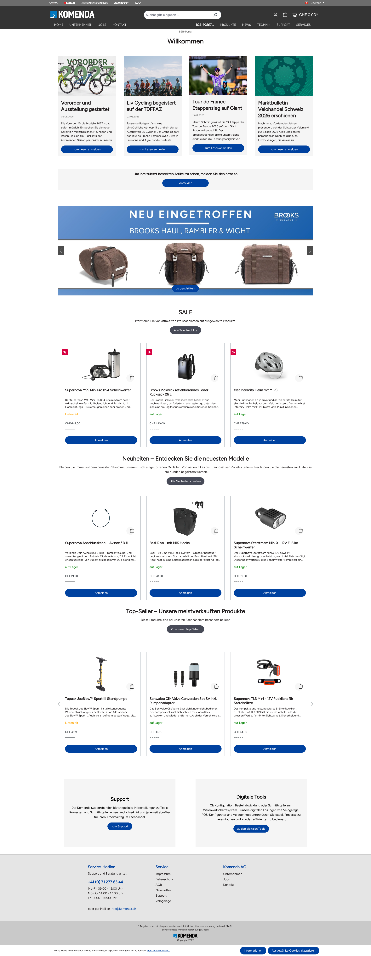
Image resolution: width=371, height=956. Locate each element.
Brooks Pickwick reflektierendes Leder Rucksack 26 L (179, 392)
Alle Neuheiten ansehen (185, 481)
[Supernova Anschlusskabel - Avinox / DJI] (101, 518)
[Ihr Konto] (275, 15)
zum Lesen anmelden (86, 149)
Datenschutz (164, 879)
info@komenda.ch (123, 909)
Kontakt (228, 885)
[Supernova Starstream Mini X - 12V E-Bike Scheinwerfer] (270, 518)
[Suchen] (215, 15)
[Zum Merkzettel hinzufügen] (130, 378)
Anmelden (185, 183)
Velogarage (163, 901)
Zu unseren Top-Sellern (185, 629)
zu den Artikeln (185, 288)
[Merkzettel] (285, 15)
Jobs (226, 879)
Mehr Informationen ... (158, 950)
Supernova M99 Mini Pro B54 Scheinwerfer (98, 390)
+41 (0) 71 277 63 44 (105, 882)
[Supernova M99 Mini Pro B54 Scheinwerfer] (101, 365)
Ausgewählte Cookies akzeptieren (293, 950)
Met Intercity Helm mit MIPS (255, 390)
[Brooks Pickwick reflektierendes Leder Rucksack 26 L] (186, 365)
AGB (159, 885)
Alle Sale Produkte (185, 330)
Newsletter (163, 890)
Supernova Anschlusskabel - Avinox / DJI (96, 543)
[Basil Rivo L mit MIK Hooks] (186, 518)
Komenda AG (234, 866)
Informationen (253, 950)
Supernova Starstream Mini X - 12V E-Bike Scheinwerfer (266, 545)
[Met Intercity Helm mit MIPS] (270, 365)
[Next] (307, 250)
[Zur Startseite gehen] (72, 14)
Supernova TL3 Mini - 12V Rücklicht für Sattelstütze (263, 701)
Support (161, 895)
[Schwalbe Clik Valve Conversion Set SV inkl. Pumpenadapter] (186, 674)
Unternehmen (232, 874)
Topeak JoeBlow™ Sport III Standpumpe (96, 699)
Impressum (163, 874)
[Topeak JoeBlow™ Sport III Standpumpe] (101, 674)
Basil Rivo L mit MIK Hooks (170, 543)
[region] (185, 395)
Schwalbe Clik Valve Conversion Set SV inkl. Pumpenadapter (183, 701)
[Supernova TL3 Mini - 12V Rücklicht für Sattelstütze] (270, 674)
